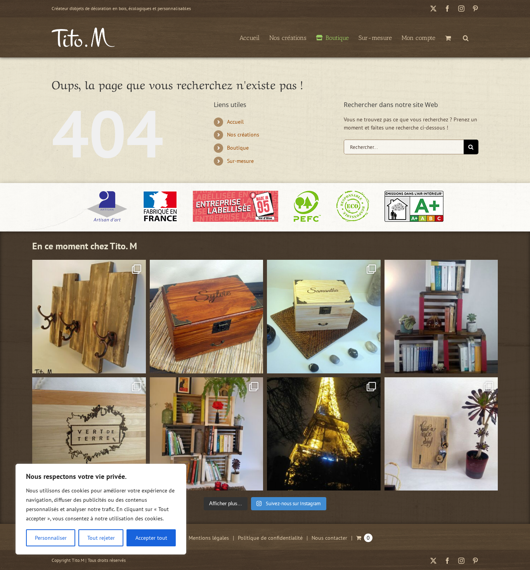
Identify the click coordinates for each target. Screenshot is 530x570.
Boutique (238, 147)
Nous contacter (329, 537)
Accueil (235, 121)
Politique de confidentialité (270, 537)
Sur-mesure (240, 160)
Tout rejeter (101, 537)
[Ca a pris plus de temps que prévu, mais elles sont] (441, 316)
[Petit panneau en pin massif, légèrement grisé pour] (441, 434)
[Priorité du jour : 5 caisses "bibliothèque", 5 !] (206, 434)
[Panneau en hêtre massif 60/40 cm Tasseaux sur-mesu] (89, 434)
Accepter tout (151, 537)
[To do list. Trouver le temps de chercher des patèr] (89, 316)
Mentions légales (209, 537)
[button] (466, 37)
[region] (101, 509)
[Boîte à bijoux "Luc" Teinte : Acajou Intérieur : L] (206, 316)
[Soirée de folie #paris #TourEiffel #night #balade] (324, 434)
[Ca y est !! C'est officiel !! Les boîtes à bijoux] (324, 316)
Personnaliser (51, 537)
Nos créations (243, 134)
